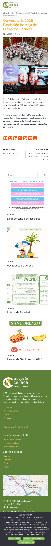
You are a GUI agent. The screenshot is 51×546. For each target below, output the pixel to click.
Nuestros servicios (12, 411)
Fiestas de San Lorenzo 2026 (24, 359)
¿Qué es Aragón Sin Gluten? (15, 427)
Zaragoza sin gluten (12, 439)
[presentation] (27, 196)
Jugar (6, 466)
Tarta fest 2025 (10, 151)
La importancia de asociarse (23, 219)
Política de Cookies (26, 542)
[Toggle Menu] (45, 5)
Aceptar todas (14, 539)
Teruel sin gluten (11, 446)
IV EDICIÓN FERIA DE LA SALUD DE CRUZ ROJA (38, 154)
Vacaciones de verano (20, 265)
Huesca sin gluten (12, 443)
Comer (7, 456)
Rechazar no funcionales (33, 539)
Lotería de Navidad (18, 312)
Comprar (8, 459)
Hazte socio (9, 407)
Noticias (17, 34)
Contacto (8, 414)
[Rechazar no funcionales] (48, 529)
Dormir (7, 463)
